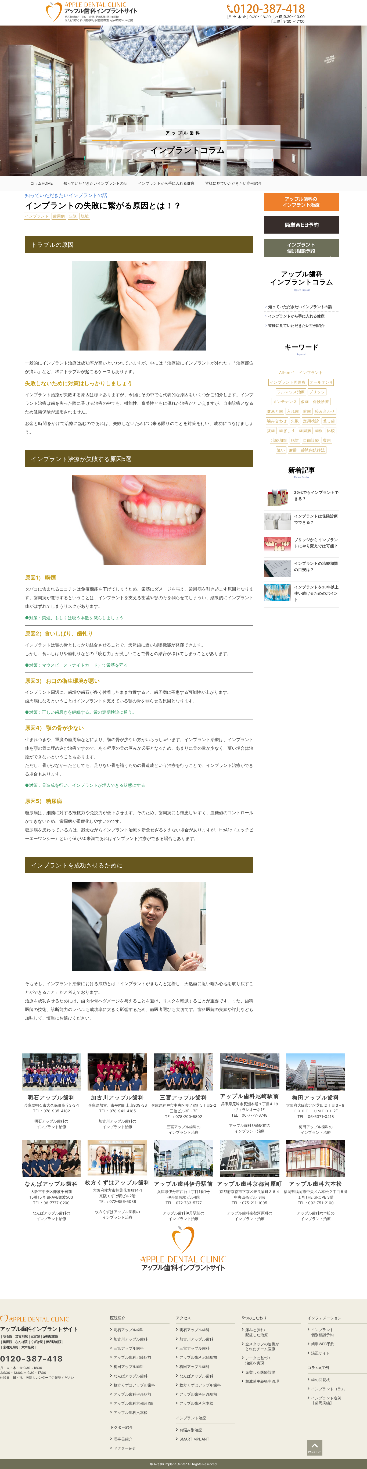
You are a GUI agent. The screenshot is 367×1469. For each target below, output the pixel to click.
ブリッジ (317, 391)
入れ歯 (293, 411)
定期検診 (311, 421)
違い (281, 450)
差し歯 (329, 421)
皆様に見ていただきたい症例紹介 (233, 183)
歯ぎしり (287, 430)
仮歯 (305, 401)
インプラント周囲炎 (288, 382)
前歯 (307, 411)
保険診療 (321, 401)
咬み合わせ (325, 411)
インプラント (37, 216)
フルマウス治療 (291, 391)
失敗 (73, 216)
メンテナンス (285, 401)
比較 (331, 430)
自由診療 (311, 440)
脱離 (85, 216)
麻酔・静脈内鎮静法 (307, 450)
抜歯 (271, 430)
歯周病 (59, 216)
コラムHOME (41, 183)
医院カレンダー (37, 1377)
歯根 (319, 430)
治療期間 (279, 440)
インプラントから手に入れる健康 (166, 183)
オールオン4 (321, 382)
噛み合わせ (277, 421)
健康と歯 (275, 411)
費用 (327, 440)
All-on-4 (287, 372)
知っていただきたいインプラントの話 (95, 183)
